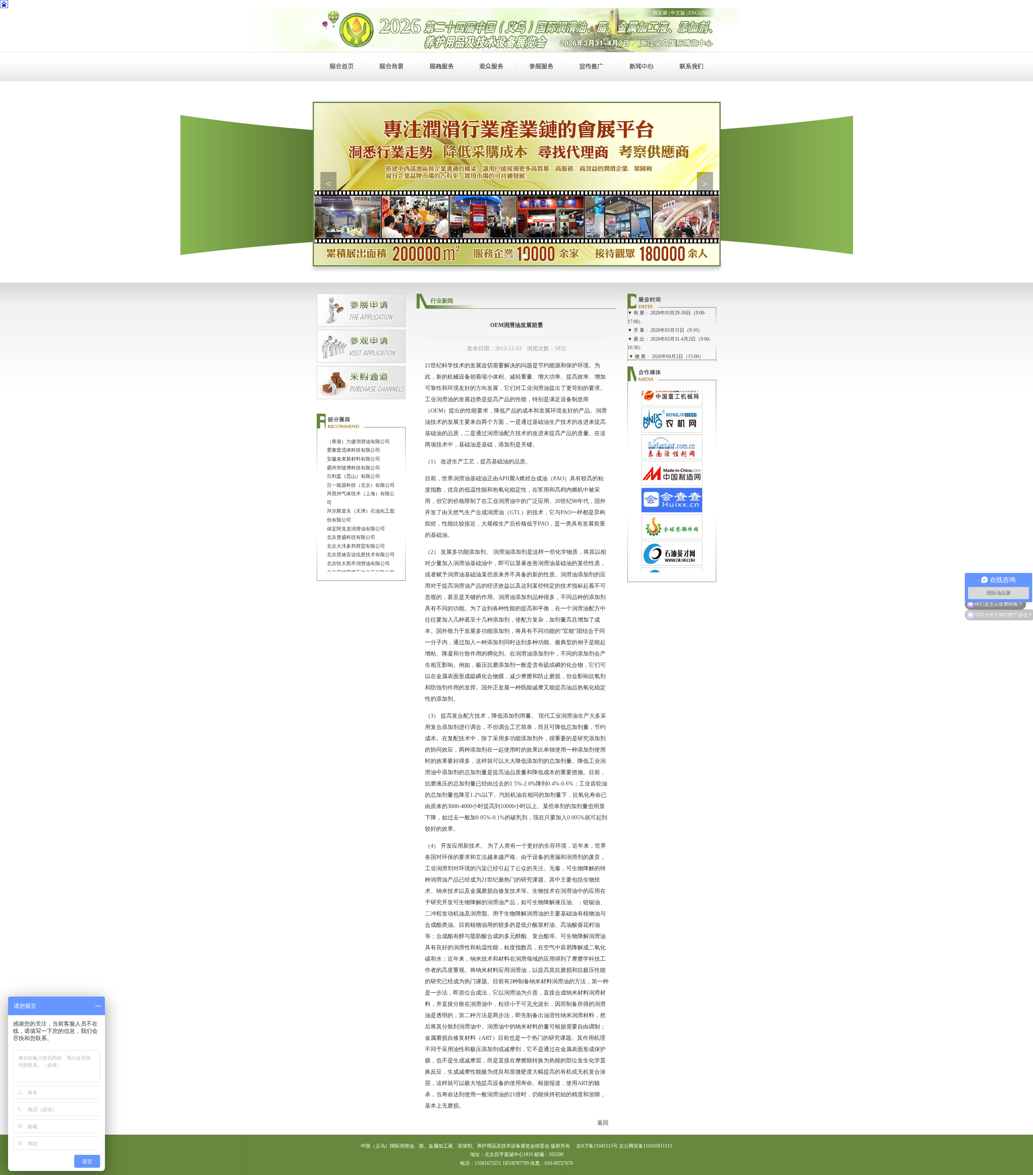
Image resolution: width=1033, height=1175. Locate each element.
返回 (603, 1123)
